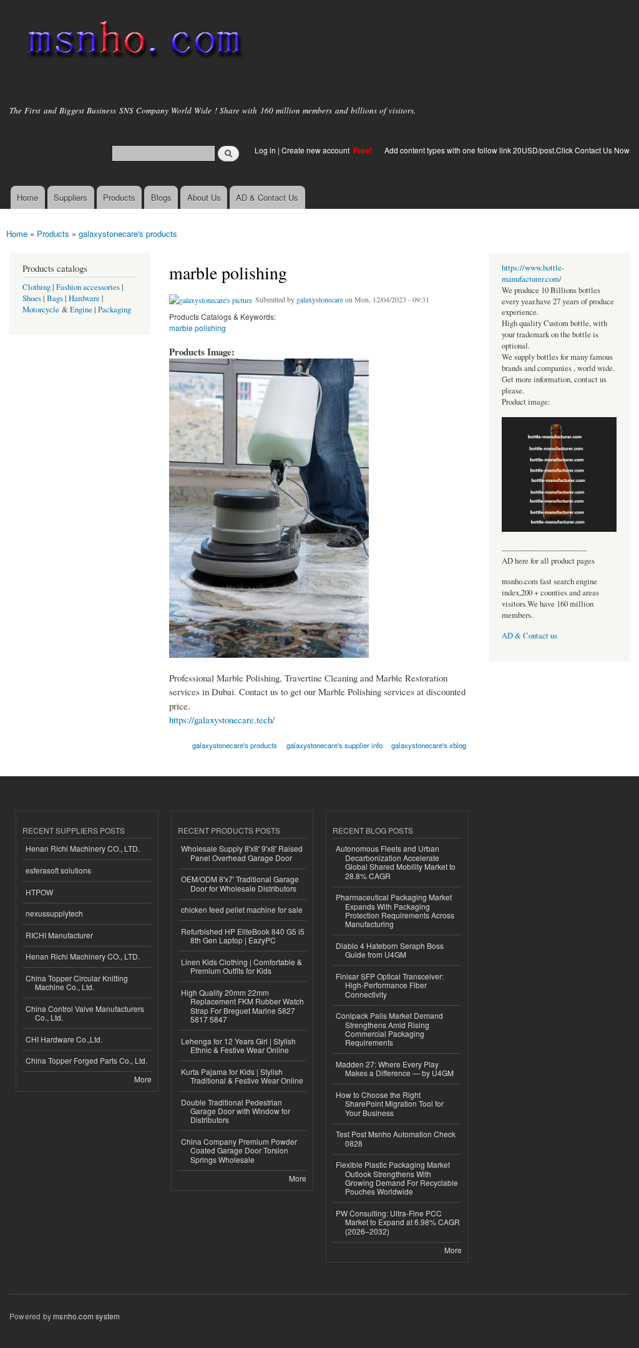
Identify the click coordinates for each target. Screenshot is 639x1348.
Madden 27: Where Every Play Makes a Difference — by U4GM (395, 1068)
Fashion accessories (88, 287)
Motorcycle (40, 309)
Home (27, 197)
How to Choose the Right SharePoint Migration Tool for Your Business (390, 1103)
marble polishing (197, 327)
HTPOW (39, 892)
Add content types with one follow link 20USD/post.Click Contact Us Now (507, 150)
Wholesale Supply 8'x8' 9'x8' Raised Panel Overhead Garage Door (242, 852)
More (143, 1079)
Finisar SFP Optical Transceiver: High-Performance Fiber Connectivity (390, 985)
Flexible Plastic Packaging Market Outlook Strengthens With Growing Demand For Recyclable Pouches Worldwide (397, 1177)
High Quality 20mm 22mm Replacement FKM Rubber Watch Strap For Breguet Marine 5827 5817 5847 (242, 1005)
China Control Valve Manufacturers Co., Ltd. (85, 1013)
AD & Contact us (529, 635)
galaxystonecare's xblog (428, 745)
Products (119, 197)
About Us (204, 197)
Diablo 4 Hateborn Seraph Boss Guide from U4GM (390, 950)
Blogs (161, 197)
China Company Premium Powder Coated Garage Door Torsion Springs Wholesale (239, 1150)
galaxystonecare (319, 299)
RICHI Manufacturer (59, 935)
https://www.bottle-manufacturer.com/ (533, 273)
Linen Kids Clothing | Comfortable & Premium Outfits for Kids (241, 966)
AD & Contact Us (267, 197)
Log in (265, 150)
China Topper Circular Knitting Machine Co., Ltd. (77, 982)
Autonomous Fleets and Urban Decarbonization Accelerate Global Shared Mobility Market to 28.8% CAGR (396, 861)
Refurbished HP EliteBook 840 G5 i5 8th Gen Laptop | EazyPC (243, 935)
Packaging (114, 309)
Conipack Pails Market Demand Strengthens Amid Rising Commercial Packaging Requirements (389, 1028)
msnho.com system (86, 1316)
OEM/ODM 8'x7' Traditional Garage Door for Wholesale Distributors (240, 883)
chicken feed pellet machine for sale (242, 909)
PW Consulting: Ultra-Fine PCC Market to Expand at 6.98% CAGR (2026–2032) (398, 1222)
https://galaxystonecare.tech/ (222, 719)
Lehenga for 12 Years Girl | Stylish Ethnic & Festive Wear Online (238, 1045)
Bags (55, 298)
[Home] (132, 42)
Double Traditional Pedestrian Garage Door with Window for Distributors (235, 1111)
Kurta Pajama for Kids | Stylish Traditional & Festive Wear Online (242, 1076)
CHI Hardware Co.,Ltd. (64, 1039)
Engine (81, 309)
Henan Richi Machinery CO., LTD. (83, 848)
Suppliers (70, 197)
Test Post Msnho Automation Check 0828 (396, 1138)
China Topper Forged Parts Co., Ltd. (86, 1060)
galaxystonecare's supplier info (334, 745)
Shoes (31, 298)
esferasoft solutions (58, 870)
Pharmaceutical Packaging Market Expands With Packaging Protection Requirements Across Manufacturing (395, 910)
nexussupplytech (54, 913)
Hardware (84, 298)
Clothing (36, 287)
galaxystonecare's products (128, 233)
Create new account (316, 150)
